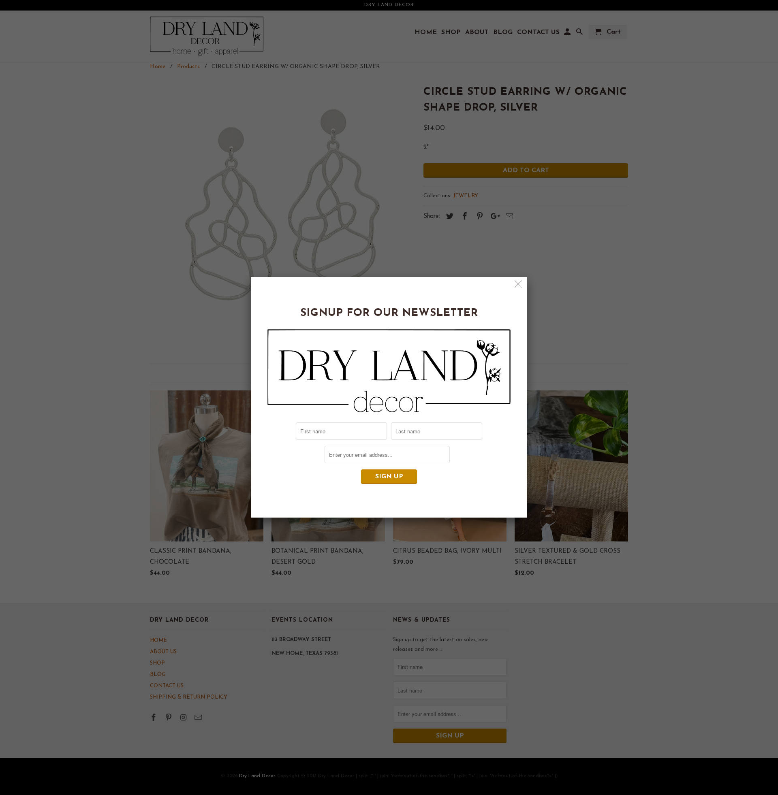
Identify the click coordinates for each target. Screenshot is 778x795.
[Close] (518, 285)
